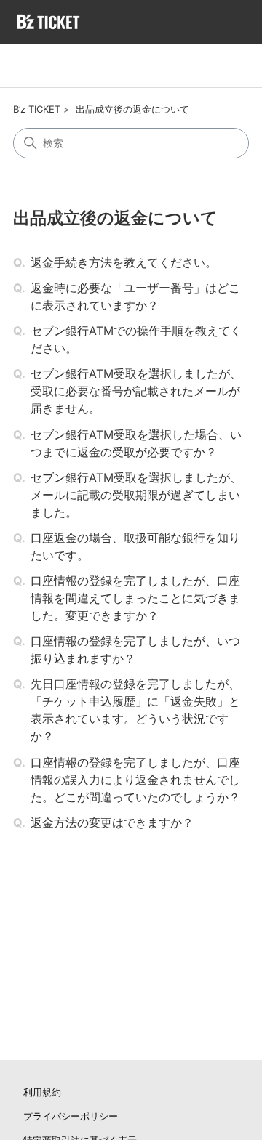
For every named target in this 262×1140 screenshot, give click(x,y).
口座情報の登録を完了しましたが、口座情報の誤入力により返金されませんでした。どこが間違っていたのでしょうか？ (135, 779)
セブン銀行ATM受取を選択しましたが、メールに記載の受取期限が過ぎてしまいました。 (136, 495)
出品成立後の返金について (132, 109)
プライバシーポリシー (70, 1116)
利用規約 (42, 1092)
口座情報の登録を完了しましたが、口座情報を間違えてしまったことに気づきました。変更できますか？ (135, 598)
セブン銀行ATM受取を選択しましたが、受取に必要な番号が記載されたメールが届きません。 (136, 391)
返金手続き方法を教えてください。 (124, 262)
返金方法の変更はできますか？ (112, 822)
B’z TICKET (36, 109)
